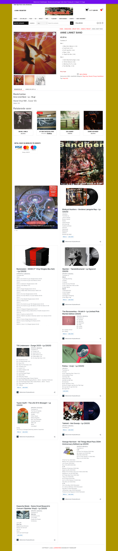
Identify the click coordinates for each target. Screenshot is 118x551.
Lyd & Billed (23, 18)
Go (72, 23)
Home (61, 29)
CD (35, 18)
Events (72, 18)
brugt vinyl (65, 78)
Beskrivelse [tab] (18, 89)
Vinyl (47, 18)
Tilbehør (54, 18)
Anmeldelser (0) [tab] (30, 89)
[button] (54, 33)
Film (30, 18)
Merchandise (63, 18)
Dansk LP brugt (86, 29)
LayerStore (57, 548)
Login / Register (20, 10)
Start (15, 18)
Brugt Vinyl (76, 29)
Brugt (41, 18)
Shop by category (19, 23)
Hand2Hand (67, 29)
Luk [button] (84, 2)
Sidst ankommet (80, 18)
